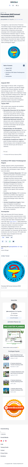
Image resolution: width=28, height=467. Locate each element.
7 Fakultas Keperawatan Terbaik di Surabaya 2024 (16, 389)
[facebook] (2, 241)
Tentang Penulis (4, 447)
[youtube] (1, 441)
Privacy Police (4, 453)
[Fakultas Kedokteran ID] (14, 3)
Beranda (2, 12)
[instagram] (5, 441)
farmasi (7, 237)
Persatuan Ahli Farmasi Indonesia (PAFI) (12, 154)
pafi (5, 12)
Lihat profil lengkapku (14, 317)
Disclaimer (3, 456)
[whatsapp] (9, 241)
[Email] (13, 241)
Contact (2, 450)
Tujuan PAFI (9, 70)
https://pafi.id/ (13, 221)
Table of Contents (7, 65)
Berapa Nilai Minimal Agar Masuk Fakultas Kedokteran (17, 355)
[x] (6, 241)
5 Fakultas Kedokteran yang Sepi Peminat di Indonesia (17, 372)
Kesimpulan (9, 76)
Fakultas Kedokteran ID (18, 463)
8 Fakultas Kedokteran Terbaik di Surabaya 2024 (16, 364)
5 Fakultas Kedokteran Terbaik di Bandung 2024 (16, 381)
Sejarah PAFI (9, 68)
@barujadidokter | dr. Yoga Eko (14, 311)
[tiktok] (3, 441)
